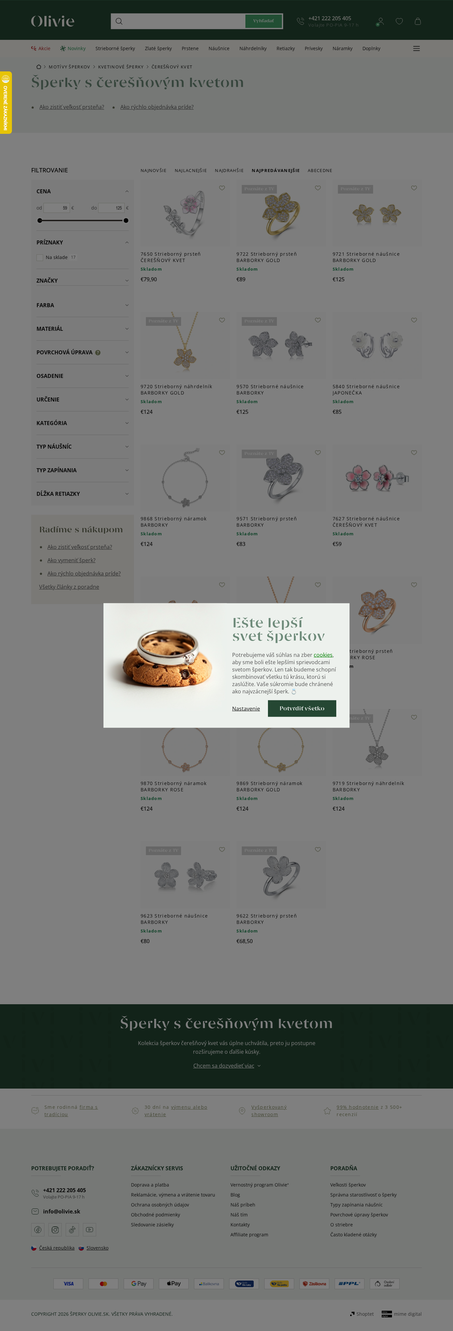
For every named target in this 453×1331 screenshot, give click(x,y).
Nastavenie (246, 708)
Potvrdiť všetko (302, 708)
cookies (323, 655)
